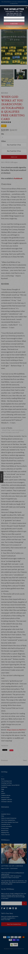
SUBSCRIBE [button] (14, 23)
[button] (26, 8)
